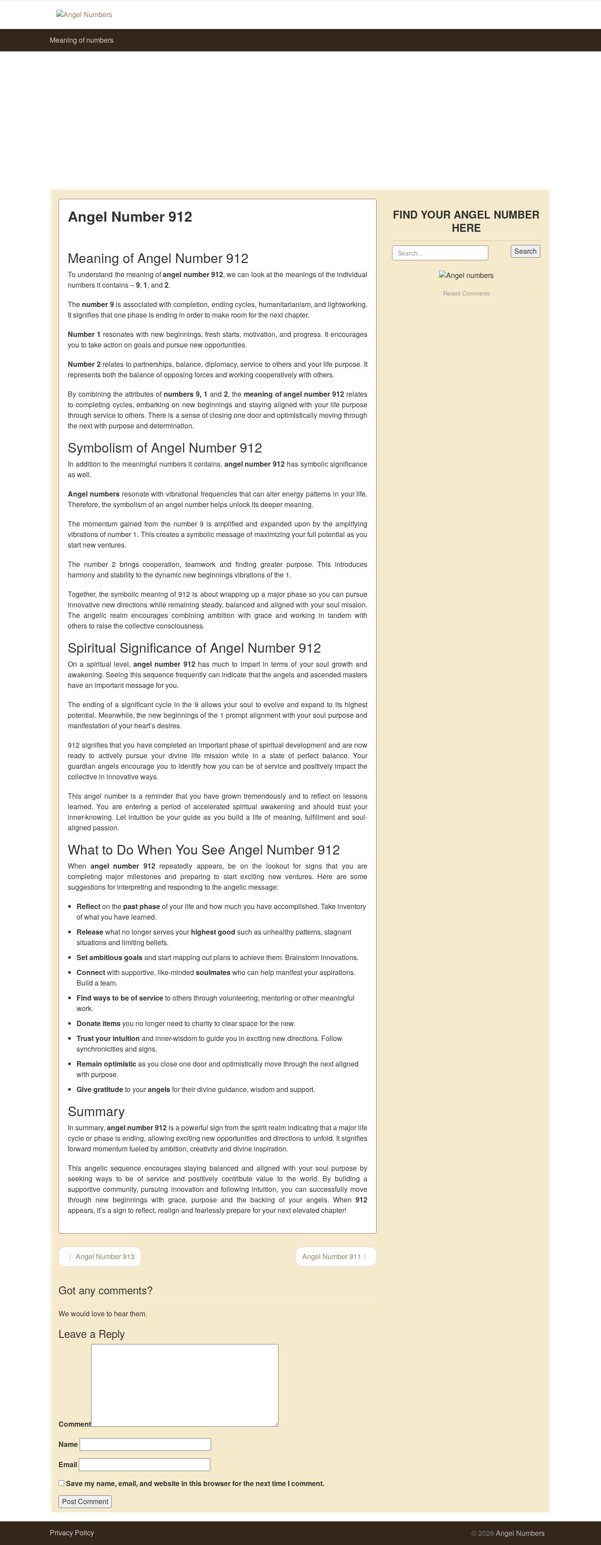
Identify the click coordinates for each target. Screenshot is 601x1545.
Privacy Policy (72, 1532)
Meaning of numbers (82, 40)
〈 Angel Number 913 (100, 1256)
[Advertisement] (300, 117)
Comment (75, 1424)
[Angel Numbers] (84, 14)
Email (68, 1464)
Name (68, 1444)
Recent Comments (466, 293)
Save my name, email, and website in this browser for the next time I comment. (195, 1483)
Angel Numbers (520, 1533)
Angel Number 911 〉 (336, 1256)
